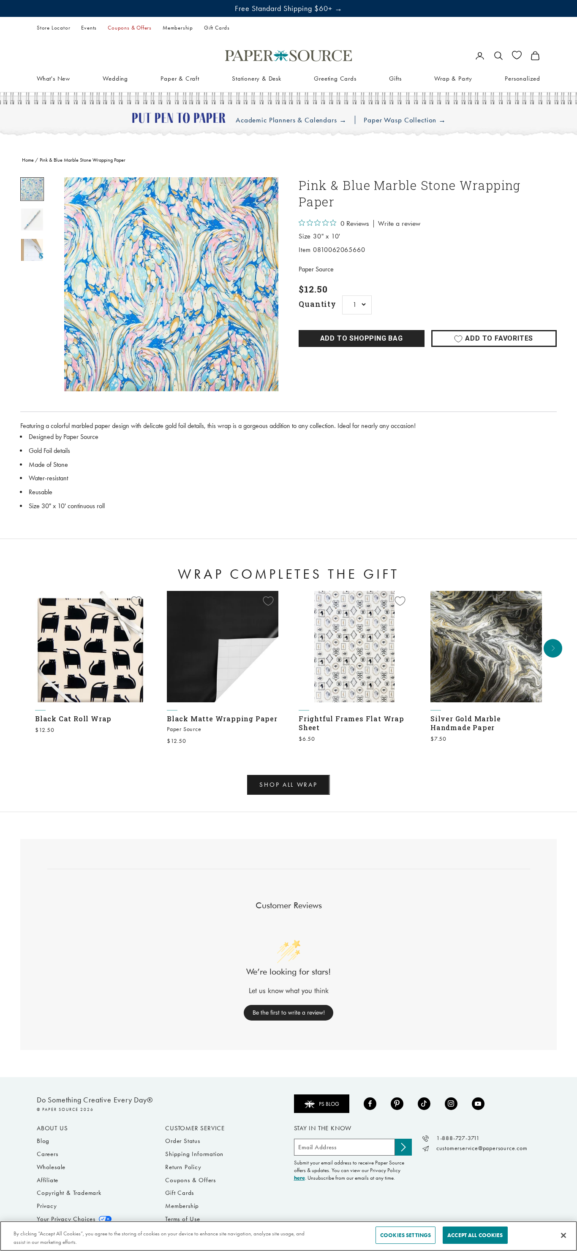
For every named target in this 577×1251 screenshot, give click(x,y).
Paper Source (316, 269)
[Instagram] (451, 1103)
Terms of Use (182, 1219)
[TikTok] (424, 1103)
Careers (47, 1154)
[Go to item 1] (32, 189)
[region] (171, 284)
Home (28, 160)
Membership (178, 27)
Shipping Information (194, 1154)
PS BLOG (329, 1104)
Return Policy (183, 1167)
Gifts (395, 78)
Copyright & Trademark (69, 1193)
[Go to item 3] (32, 250)
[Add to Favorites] (136, 601)
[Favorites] (517, 55)
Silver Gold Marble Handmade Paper (465, 723)
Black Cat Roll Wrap (73, 718)
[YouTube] (478, 1103)
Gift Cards (217, 27)
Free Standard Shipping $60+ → (289, 8)
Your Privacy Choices (66, 1219)
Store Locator (53, 27)
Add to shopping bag (361, 338)
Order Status (182, 1141)
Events (89, 27)
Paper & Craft (180, 78)
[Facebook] (370, 1103)
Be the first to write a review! (289, 1012)
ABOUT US (52, 1128)
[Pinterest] (397, 1103)
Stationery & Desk (256, 78)
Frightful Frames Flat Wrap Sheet (351, 723)
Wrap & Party (453, 78)
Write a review (399, 223)
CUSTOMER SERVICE (195, 1128)
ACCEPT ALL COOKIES (475, 1235)
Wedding (115, 78)
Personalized (522, 78)
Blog (43, 1141)
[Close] (563, 1235)
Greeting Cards (335, 78)
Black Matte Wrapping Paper (222, 718)
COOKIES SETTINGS (405, 1235)
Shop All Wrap (288, 784)
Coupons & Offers (130, 27)
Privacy (47, 1206)
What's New (53, 78)
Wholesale (51, 1167)
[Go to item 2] (32, 219)
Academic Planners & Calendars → (291, 120)
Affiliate (47, 1180)
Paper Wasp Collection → (405, 120)
